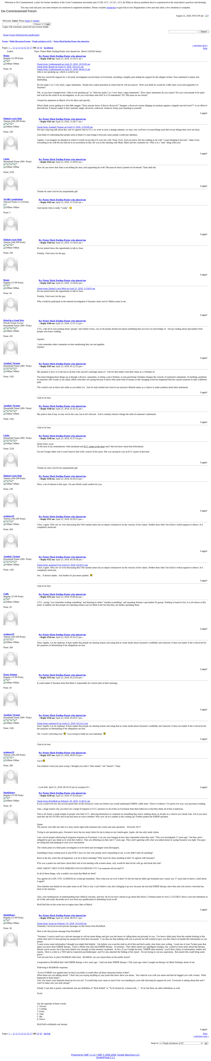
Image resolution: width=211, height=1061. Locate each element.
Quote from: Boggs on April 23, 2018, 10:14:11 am (60, 66)
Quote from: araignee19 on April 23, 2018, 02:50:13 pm (62, 565)
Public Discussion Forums (20, 41)
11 (14, 48)
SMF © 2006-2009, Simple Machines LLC (118, 1055)
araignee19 (8, 516)
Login (29, 35)
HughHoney (9, 792)
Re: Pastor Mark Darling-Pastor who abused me (62, 56)
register (36, 21)
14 (22, 48)
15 (25, 48)
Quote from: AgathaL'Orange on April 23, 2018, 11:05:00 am (65, 127)
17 (31, 48)
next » (205, 45)
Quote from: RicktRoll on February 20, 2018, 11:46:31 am (63, 801)
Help (18, 35)
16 (28, 48)
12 (16, 48)
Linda (6, 159)
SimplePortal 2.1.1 (105, 1057)
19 (38, 48)
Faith (6, 594)
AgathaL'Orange (11, 363)
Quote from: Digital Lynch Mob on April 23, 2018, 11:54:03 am (66, 288)
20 (41, 48)
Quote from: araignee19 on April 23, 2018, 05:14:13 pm (62, 723)
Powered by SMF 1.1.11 (83, 1055)
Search (23, 35)
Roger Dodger (10, 674)
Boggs (6, 55)
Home (6, 35)
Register (35, 35)
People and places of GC (42, 41)
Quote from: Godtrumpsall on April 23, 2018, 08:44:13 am (63, 69)
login (27, 21)
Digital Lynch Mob (12, 118)
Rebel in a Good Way (13, 320)
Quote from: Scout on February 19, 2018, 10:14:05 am (62, 923)
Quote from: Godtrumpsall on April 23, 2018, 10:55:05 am (63, 64)
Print (205, 48)
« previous (197, 45)
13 (19, 48)
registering (111, 7)
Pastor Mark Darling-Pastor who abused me (71, 41)
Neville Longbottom (13, 199)
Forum (12, 35)
